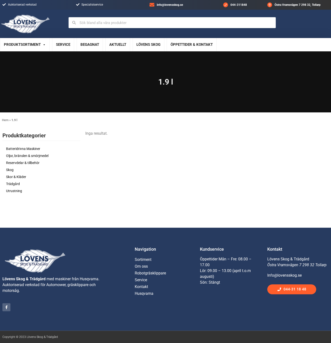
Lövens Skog (148, 44)
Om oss (141, 266)
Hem (5, 120)
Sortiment (143, 259)
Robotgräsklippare (150, 273)
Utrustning (14, 191)
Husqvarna (144, 293)
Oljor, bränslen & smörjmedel (27, 156)
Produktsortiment (22, 44)
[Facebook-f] (6, 307)
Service (63, 44)
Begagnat (89, 44)
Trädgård (13, 184)
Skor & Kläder (16, 177)
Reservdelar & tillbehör (22, 163)
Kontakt (141, 286)
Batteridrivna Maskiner (23, 149)
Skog (10, 170)
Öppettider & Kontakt (192, 44)
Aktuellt (117, 44)
